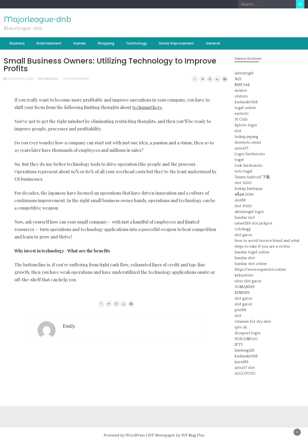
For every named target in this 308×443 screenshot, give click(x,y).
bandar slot (245, 217)
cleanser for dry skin (253, 321)
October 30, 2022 (20, 78)
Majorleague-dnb (37, 19)
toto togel (243, 171)
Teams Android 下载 (252, 177)
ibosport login (247, 333)
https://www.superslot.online (260, 269)
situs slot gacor (248, 281)
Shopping (106, 43)
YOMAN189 (245, 287)
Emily (69, 326)
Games (79, 43)
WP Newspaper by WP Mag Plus (176, 435)
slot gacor (243, 235)
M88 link (242, 85)
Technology (136, 43)
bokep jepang (246, 137)
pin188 (240, 310)
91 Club (241, 119)
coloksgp (243, 229)
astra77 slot (245, 368)
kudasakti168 (246, 102)
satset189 (242, 223)
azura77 (241, 148)
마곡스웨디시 (246, 339)
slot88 (240, 200)
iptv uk (241, 327)
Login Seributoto (250, 154)
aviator (241, 90)
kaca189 (241, 362)
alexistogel (244, 73)
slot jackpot (261, 223)
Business (17, 43)
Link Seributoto (249, 165)
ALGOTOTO (245, 373)
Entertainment (49, 43)
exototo (242, 113)
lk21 (238, 79)
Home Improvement (176, 43)
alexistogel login (249, 212)
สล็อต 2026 (244, 194)
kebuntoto (244, 275)
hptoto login (246, 125)
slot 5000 (243, 183)
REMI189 (242, 292)
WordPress (135, 435)
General (213, 43)
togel (239, 160)
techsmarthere (76, 78)
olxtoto (241, 96)
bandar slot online (251, 264)
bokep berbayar (249, 188)
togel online (245, 108)
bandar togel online (252, 252)
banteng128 (244, 350)
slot (238, 131)
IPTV (239, 344)
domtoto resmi (248, 142)
